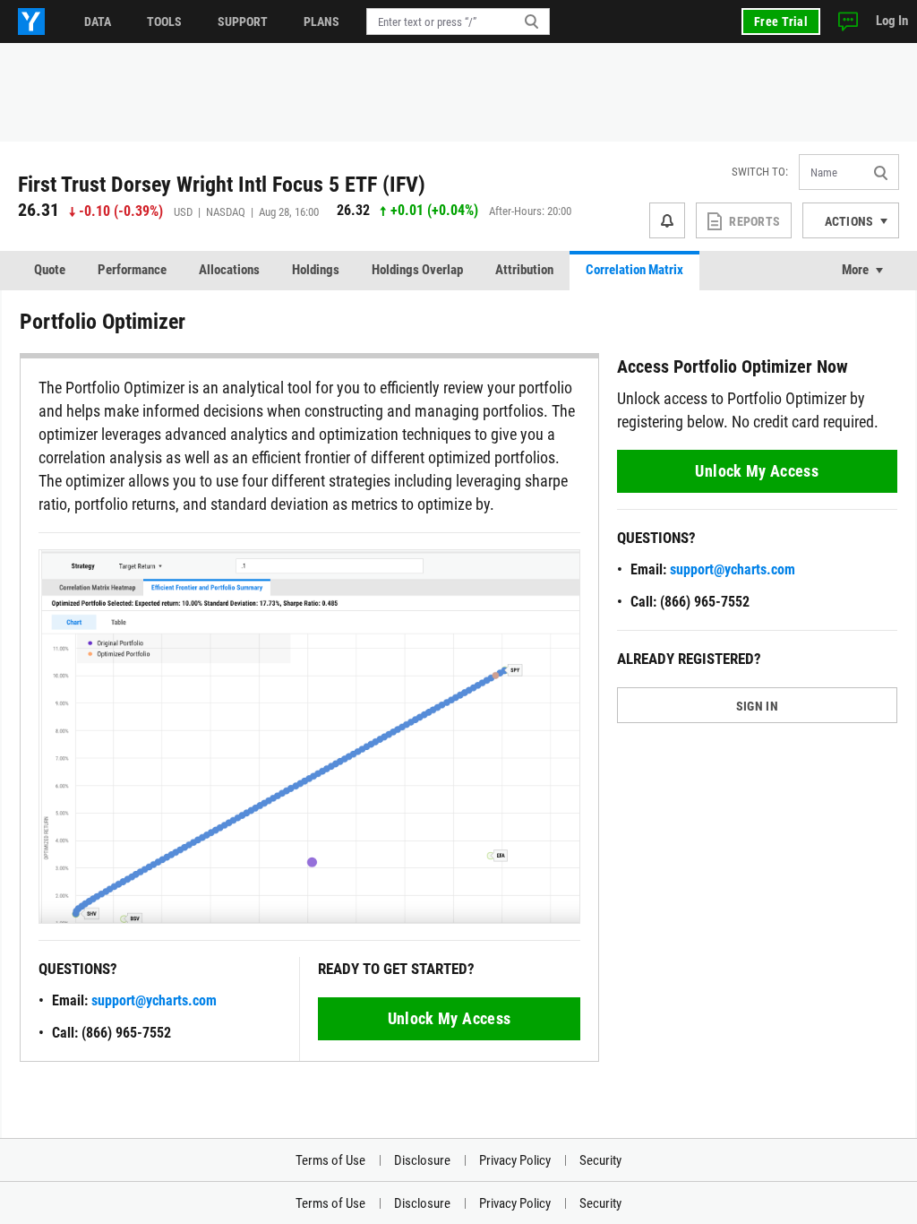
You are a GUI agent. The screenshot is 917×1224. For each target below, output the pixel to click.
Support (243, 21)
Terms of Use (330, 1160)
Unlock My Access (449, 1018)
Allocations (229, 270)
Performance (132, 270)
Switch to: (760, 171)
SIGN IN (757, 706)
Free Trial (781, 21)
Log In (892, 21)
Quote (49, 270)
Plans (321, 21)
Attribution (524, 270)
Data (97, 21)
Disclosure (422, 1160)
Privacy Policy (515, 1160)
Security (600, 1160)
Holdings (315, 270)
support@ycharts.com (154, 1000)
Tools (164, 21)
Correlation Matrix (634, 270)
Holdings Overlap (417, 270)
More (855, 270)
